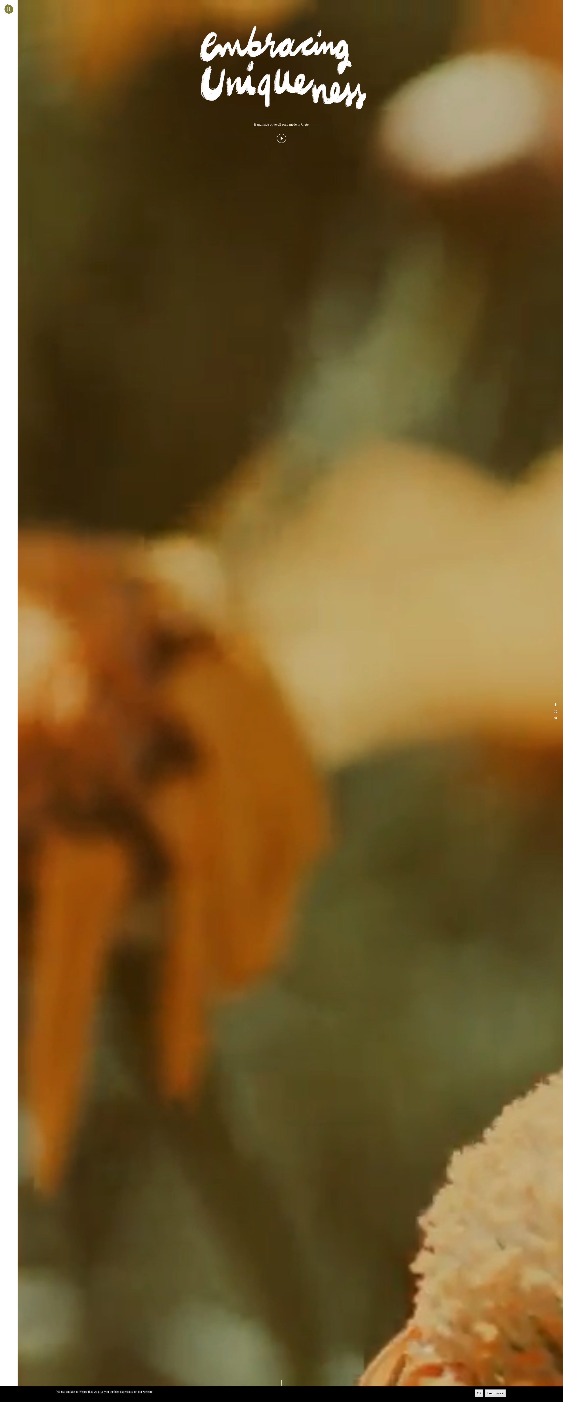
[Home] (8, 9)
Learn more (495, 1393)
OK (479, 1393)
